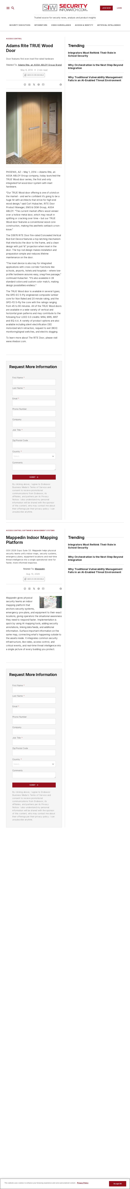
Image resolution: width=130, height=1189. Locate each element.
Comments (17, 462)
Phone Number (19, 409)
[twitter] (34, 84)
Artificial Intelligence (109, 25)
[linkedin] (29, 84)
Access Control (14, 39)
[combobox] (34, 456)
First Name (18, 377)
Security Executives (19, 25)
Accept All (117, 1184)
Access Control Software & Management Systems (30, 530)
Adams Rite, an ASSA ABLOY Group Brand (40, 65)
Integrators (40, 25)
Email (15, 398)
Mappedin (40, 569)
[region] (65, 1184)
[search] (13, 8)
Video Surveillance (61, 25)
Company (17, 419)
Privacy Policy (82, 1183)
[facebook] (25, 84)
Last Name (18, 388)
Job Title (17, 430)
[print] (60, 84)
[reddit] (38, 84)
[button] (8, 8)
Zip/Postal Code (20, 440)
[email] (43, 84)
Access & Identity (84, 25)
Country (17, 451)
